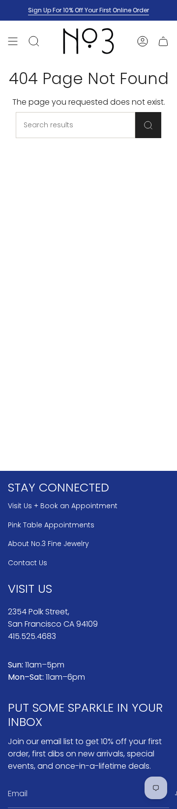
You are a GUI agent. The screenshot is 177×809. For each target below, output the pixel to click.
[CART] (163, 41)
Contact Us (27, 563)
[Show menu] (13, 41)
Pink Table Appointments (51, 525)
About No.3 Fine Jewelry (48, 544)
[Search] (148, 125)
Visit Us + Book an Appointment (63, 506)
